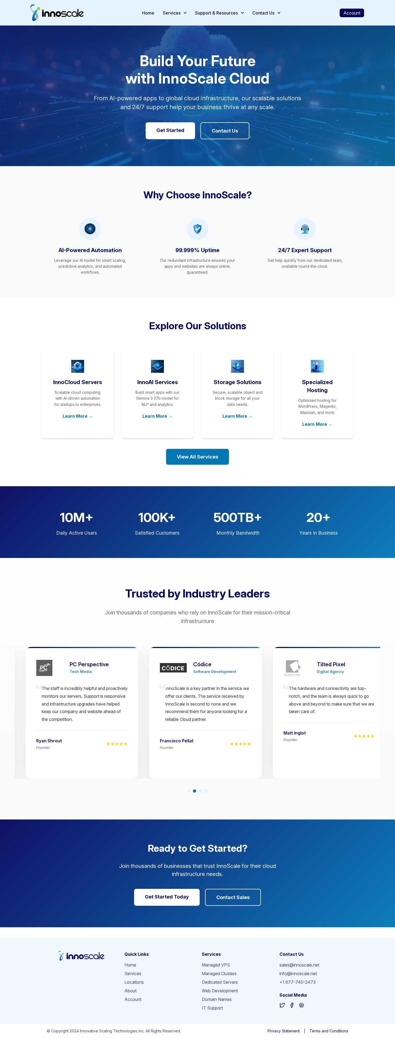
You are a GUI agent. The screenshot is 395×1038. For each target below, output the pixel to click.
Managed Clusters (219, 973)
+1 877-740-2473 (297, 982)
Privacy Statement (284, 1031)
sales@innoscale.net (299, 965)
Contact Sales (233, 897)
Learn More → (78, 416)
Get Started (170, 130)
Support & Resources (216, 13)
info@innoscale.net (298, 973)
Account (351, 13)
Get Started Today (167, 897)
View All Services (197, 457)
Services (172, 13)
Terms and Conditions (329, 1031)
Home (148, 13)
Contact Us (263, 13)
